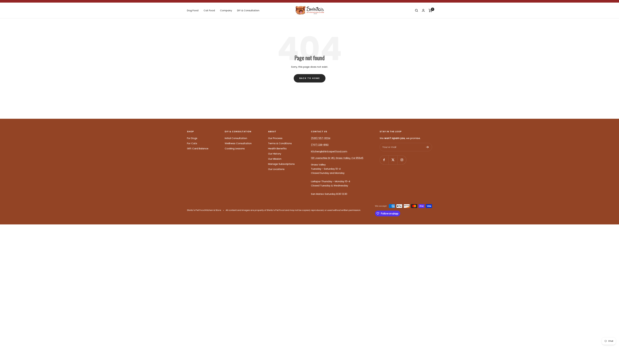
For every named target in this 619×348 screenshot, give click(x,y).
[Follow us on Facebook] (384, 159)
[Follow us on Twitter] (392, 159)
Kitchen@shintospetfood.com (329, 151)
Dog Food (192, 10)
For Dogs (192, 138)
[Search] (416, 10)
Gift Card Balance (197, 148)
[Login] (423, 10)
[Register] (427, 147)
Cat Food (209, 10)
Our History (274, 153)
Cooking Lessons (235, 148)
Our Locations (276, 169)
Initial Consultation (236, 138)
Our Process (275, 138)
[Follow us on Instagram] (401, 159)
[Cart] (430, 10)
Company (226, 10)
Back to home (309, 78)
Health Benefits (277, 148)
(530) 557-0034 (320, 138)
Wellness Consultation (238, 143)
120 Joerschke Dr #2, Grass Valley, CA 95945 (337, 158)
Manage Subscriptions (281, 164)
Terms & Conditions (280, 143)
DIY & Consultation (248, 10)
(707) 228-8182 (320, 144)
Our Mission (274, 158)
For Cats (192, 143)
